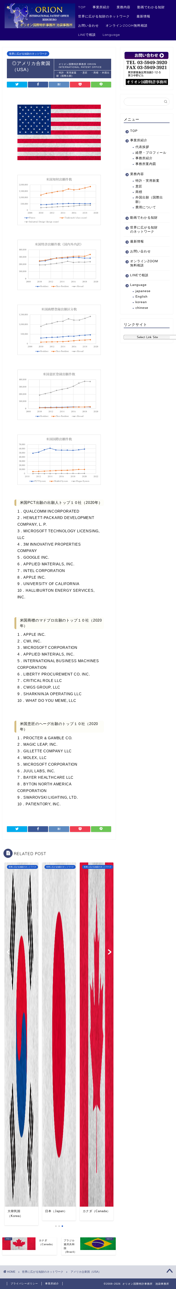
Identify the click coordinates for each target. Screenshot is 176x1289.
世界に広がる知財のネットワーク (104, 16)
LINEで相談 (87, 35)
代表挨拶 (142, 147)
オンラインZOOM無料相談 (127, 25)
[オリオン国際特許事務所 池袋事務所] (40, 27)
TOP (82, 7)
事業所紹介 (101, 7)
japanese (143, 291)
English (141, 296)
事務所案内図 (145, 164)
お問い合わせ (88, 25)
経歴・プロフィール (150, 152)
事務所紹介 (144, 158)
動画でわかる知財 (151, 7)
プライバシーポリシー (24, 1283)
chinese (141, 308)
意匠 (138, 186)
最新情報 (143, 16)
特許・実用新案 (149, 180)
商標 (138, 192)
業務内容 (123, 7)
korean (141, 302)
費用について (145, 207)
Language (111, 35)
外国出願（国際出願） (149, 199)
